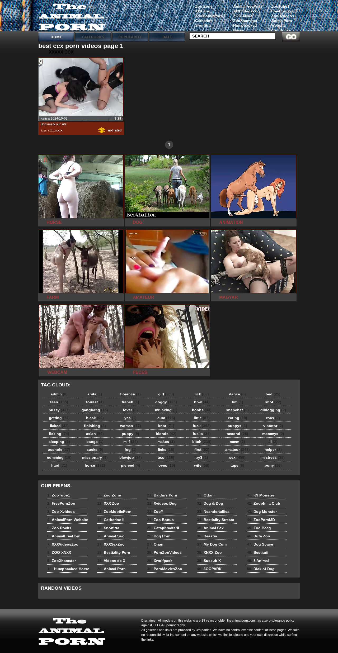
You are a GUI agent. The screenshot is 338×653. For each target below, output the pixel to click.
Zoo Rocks (281, 30)
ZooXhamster (245, 20)
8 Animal (258, 561)
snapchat (237, 410)
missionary (95, 457)
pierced (130, 465)
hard (59, 465)
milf (130, 441)
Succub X (209, 561)
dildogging (273, 410)
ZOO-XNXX (242, 16)
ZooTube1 (280, 6)
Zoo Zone (204, 6)
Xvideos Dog (162, 503)
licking (59, 434)
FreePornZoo (283, 11)
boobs (202, 410)
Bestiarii (257, 552)
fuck (202, 426)
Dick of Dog (261, 569)
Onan (155, 544)
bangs (95, 441)
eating (237, 418)
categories (93, 36)
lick (202, 394)
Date (167, 36)
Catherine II (205, 20)
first (201, 449)
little (202, 418)
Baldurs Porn (162, 495)
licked (59, 426)
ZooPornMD (261, 520)
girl (166, 394)
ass (166, 457)
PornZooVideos (164, 552)
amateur (237, 449)
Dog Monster (262, 511)
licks (166, 449)
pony (273, 465)
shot (273, 402)
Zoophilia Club (263, 503)
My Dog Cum (212, 544)
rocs (273, 418)
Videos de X (111, 561)
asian (95, 434)
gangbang (95, 410)
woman (130, 426)
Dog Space (260, 544)
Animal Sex (110, 536)
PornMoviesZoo (164, 569)
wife (201, 465)
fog (131, 449)
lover (130, 410)
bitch (202, 441)
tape (237, 465)
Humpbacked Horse (245, 27)
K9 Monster (260, 495)
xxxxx (58, 130)
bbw (202, 402)
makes (166, 441)
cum (166, 418)
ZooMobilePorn (209, 16)
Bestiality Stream (215, 520)
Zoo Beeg (259, 528)
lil (273, 441)
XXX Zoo (202, 11)
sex (237, 457)
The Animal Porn (71, 17)
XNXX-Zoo (209, 552)
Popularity (130, 36)
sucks (95, 449)
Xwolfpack (159, 561)
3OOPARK (209, 569)
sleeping (59, 441)
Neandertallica (213, 511)
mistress (273, 457)
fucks (202, 434)
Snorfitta (203, 25)
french (130, 402)
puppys (237, 426)
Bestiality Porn (113, 552)
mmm (237, 441)
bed (273, 394)
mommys (273, 434)
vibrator (273, 426)
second (237, 434)
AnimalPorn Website (281, 22)
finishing (95, 426)
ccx (50, 130)
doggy (166, 402)
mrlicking (166, 410)
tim (237, 402)
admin (59, 394)
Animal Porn (111, 569)
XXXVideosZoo (246, 11)
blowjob (130, 457)
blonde (166, 434)
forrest (95, 402)
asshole (59, 449)
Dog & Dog (210, 503)
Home (56, 36)
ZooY (155, 511)
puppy (130, 434)
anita (94, 394)
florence (130, 394)
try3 (201, 457)
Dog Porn (159, 536)
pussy (59, 410)
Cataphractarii (163, 528)
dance (237, 394)
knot (166, 426)
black (95, 418)
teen (59, 402)
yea (130, 418)
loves (166, 465)
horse (95, 465)
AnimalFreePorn (247, 6)
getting (59, 418)
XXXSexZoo (111, 544)
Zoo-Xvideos (282, 16)
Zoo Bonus (160, 520)
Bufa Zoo (258, 536)
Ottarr (205, 495)
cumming (59, 457)
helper (273, 449)
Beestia (207, 536)
